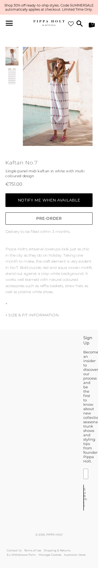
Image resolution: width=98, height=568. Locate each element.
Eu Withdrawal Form (21, 555)
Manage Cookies (50, 555)
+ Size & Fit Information (32, 314)
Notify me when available (49, 200)
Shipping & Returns (57, 550)
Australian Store (74, 555)
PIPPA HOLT (54, 534)
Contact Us (14, 550)
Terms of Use (32, 550)
